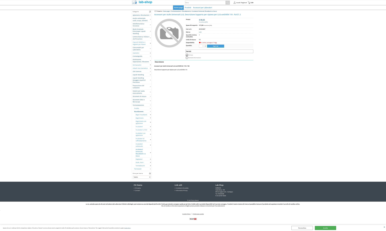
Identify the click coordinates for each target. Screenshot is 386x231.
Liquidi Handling (138, 75)
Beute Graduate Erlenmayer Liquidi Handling (139, 31)
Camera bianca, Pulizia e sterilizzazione (141, 38)
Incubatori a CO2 (141, 130)
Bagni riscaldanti (141, 115)
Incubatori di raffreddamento (141, 140)
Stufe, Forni (139, 162)
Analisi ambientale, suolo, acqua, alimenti (140, 19)
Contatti (137, 190)
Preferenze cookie (198, 214)
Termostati (137, 169)
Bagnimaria (139, 118)
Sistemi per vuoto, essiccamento (139, 92)
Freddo (136, 108)
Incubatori (139, 127)
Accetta (325, 228)
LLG (200, 32)
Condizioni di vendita (182, 188)
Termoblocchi (140, 166)
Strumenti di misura (139, 96)
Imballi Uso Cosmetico (140, 68)
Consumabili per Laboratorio (138, 49)
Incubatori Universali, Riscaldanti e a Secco (141, 152)
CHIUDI (384, 227)
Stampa (190, 55)
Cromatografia (137, 56)
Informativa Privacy (182, 190)
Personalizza (302, 228)
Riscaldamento (138, 111)
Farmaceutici (137, 65)
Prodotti (188, 7)
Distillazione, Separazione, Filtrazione (141, 61)
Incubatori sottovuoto (139, 145)
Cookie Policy (127, 228)
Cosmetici (136, 53)
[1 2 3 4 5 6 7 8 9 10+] (203, 46)
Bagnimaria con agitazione (141, 122)
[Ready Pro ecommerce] (193, 219)
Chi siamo (138, 188)
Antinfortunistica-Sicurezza (139, 25)
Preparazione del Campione (138, 87)
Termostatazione (138, 105)
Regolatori (139, 159)
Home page (178, 7)
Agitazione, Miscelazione (141, 15)
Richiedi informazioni (194, 58)
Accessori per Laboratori (202, 7)
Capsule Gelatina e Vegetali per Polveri (139, 43)
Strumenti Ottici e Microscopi (139, 101)
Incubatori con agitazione (140, 134)
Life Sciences (137, 71)
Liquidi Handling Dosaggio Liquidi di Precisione (139, 80)
